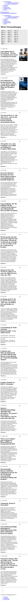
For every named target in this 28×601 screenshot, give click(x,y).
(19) (16, 30)
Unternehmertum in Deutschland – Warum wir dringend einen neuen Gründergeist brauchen (9, 54)
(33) (10, 30)
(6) (3, 40)
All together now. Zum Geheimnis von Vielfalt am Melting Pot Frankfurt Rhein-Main (8, 146)
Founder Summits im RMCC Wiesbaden (8, 383)
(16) (16, 34)
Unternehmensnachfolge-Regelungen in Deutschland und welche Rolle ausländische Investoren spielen (9, 530)
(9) (16, 32)
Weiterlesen (3, 74)
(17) (10, 32)
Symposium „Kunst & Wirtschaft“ (8, 504)
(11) (3, 36)
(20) (10, 34)
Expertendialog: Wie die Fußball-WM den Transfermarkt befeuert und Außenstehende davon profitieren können (9, 207)
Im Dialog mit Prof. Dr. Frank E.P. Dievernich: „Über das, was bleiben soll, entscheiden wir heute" (8, 302)
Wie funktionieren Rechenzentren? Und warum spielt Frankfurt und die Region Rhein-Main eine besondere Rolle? (8, 85)
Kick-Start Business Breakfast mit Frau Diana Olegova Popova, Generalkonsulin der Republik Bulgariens (8, 176)
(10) (10, 36)
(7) (9, 38)
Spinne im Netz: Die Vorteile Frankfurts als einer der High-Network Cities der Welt (9, 272)
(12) (16, 40)
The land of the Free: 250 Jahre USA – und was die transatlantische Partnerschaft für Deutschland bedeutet (9, 119)
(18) (3, 30)
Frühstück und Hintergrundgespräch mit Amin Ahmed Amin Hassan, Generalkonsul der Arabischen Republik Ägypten (9, 355)
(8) (9, 40)
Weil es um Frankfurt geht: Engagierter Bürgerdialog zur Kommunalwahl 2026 (8, 441)
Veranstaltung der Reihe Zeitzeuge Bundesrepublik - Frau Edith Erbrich (9, 330)
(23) (3, 34)
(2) (3, 43)
